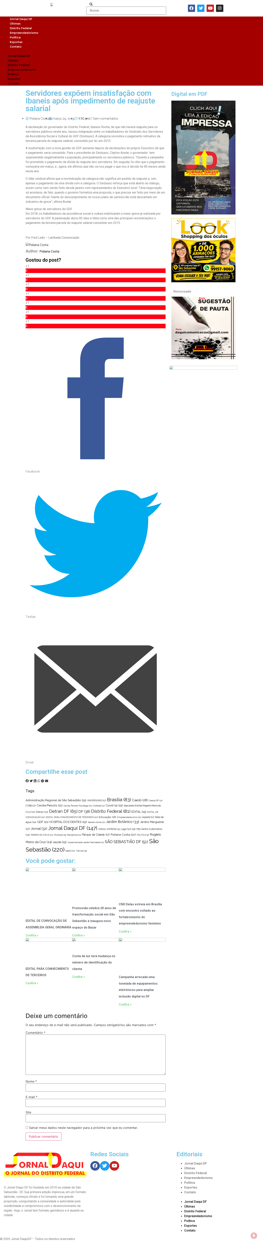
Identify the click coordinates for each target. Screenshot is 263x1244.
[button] (131, 51)
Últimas (15, 23)
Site (28, 1112)
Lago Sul (128, 828)
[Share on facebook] (27, 781)
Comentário (35, 1032)
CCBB (31, 805)
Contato (16, 46)
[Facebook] (191, 8)
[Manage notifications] (254, 1235)
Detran (42, 811)
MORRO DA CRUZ (42, 834)
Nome (31, 1081)
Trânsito (81, 851)
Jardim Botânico (122, 822)
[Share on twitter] (31, 781)
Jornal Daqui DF (21, 19)
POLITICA (143, 835)
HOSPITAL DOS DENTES (68, 822)
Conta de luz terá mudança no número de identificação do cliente (93, 962)
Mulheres (60, 835)
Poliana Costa (49, 251)
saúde (60, 842)
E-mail (31, 1096)
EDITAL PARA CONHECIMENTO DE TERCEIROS (72, 817)
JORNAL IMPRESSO (109, 829)
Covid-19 (114, 805)
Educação (107, 817)
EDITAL (139, 811)
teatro (70, 850)
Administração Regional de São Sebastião (56, 800)
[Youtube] (210, 8)
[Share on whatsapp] (38, 781)
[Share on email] (46, 781)
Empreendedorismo (24, 33)
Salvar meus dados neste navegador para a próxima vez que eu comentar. (83, 1127)
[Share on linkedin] (35, 781)
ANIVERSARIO (96, 800)
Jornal (39, 829)
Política (15, 37)
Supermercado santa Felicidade (86, 842)
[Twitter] (200, 8)
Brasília (119, 799)
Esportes (16, 42)
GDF (43, 822)
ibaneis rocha (96, 822)
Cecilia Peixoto (50, 805)
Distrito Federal (21, 28)
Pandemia (74, 834)
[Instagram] (219, 8)
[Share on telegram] (42, 781)
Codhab (99, 805)
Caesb (140, 800)
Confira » (32, 935)
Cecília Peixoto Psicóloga (78, 805)
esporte (148, 817)
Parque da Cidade (96, 834)
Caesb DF (155, 800)
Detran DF (63, 811)
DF (84, 811)
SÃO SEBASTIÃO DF (126, 841)
